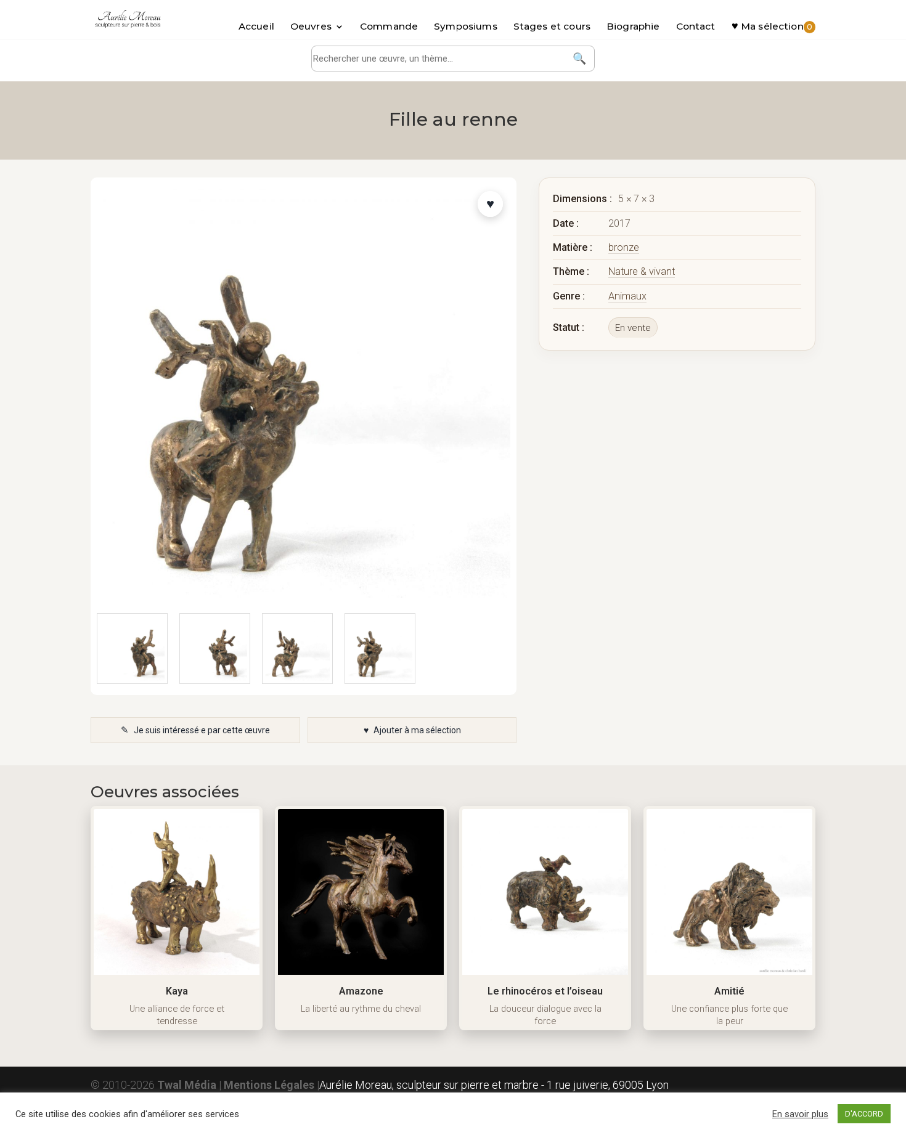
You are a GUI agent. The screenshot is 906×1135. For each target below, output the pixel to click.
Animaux (627, 296)
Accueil (256, 27)
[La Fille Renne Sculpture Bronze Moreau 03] (132, 648)
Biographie (633, 27)
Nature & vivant (641, 271)
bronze (623, 247)
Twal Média (186, 1084)
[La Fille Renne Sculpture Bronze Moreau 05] (297, 648)
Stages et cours (551, 27)
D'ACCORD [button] (864, 1113)
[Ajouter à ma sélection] (490, 204)
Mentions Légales (269, 1084)
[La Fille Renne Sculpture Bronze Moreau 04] (214, 648)
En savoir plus (800, 1114)
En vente (633, 327)
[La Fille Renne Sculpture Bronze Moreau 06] (380, 648)
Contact (696, 27)
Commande (389, 27)
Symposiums (465, 27)
